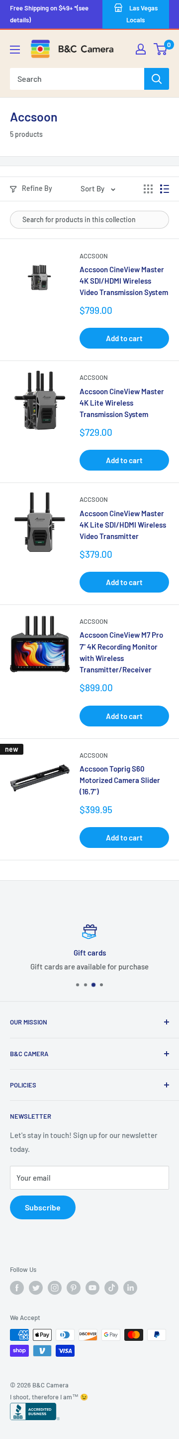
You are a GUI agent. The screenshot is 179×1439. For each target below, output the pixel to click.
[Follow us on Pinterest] (74, 1288)
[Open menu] (15, 50)
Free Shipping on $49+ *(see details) (49, 14)
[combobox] (77, 79)
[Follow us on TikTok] (111, 1288)
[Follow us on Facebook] (17, 1288)
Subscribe (43, 1207)
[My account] (141, 49)
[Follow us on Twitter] (36, 1288)
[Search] (156, 79)
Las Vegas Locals (142, 14)
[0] (161, 49)
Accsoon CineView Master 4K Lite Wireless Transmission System (122, 403)
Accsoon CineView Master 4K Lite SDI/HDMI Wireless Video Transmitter (123, 525)
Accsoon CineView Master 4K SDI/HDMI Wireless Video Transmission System (124, 281)
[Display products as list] (164, 188)
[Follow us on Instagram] (55, 1288)
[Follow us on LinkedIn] (130, 1288)
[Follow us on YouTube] (92, 1288)
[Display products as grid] (148, 188)
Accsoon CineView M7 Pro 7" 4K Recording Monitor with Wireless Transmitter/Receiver (121, 652)
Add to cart (124, 338)
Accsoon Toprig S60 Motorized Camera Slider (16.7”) (120, 780)
